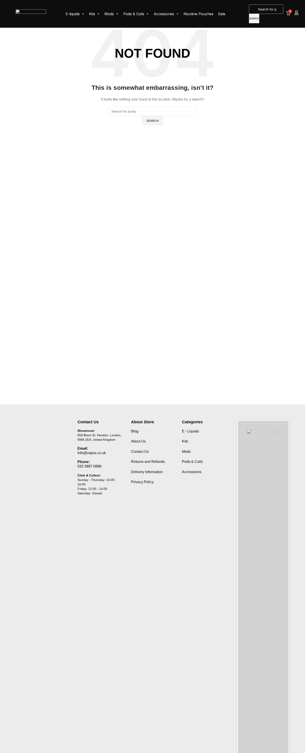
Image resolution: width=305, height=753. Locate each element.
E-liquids (73, 14)
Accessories (164, 14)
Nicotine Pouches (198, 14)
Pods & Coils (133, 14)
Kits (92, 14)
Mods (109, 14)
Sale (221, 14)
